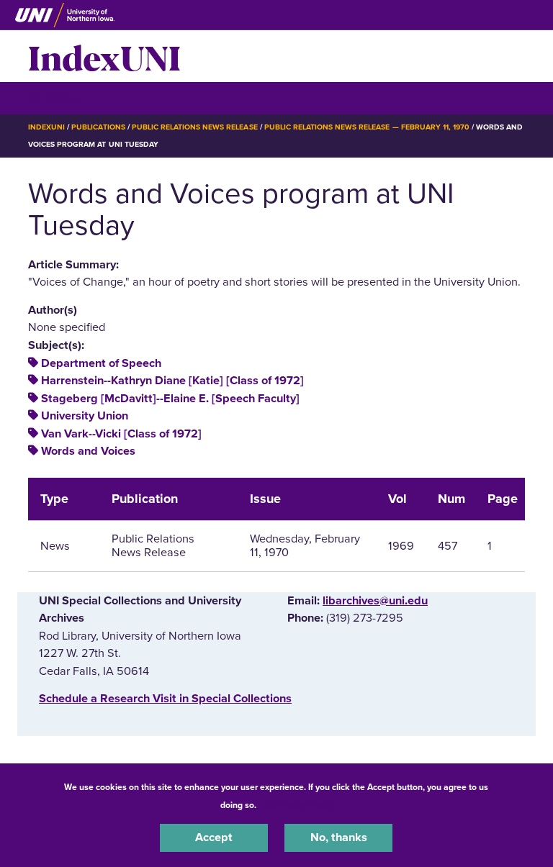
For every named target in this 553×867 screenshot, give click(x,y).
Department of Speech (101, 363)
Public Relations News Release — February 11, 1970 (366, 127)
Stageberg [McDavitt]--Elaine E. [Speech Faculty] (170, 398)
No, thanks (338, 837)
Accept (214, 837)
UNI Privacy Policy (297, 805)
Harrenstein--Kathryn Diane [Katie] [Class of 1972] (172, 380)
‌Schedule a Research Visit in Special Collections (165, 698)
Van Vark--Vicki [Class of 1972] (121, 434)
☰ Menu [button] (53, 97)
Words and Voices (88, 451)
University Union (84, 416)
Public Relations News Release (195, 127)
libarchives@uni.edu (375, 601)
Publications (98, 127)
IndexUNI (104, 56)
